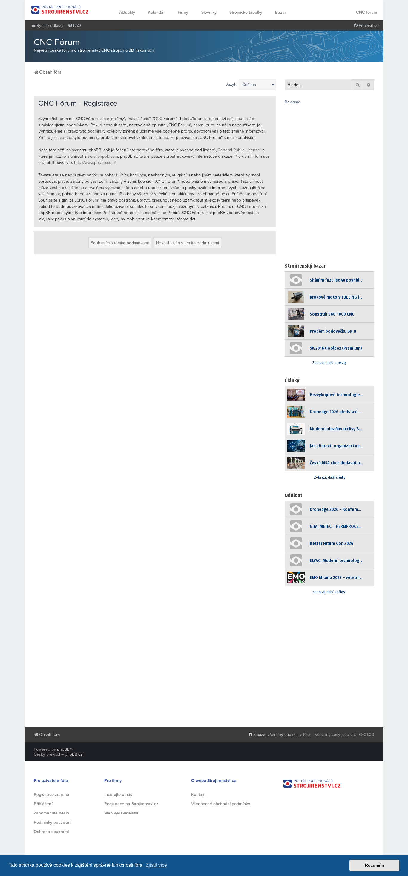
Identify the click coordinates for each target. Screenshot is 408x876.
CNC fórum (366, 12)
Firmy (183, 12)
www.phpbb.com (103, 156)
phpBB (63, 749)
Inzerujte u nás (118, 794)
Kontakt (198, 794)
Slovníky (209, 12)
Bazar (280, 12)
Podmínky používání (52, 822)
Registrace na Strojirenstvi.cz (131, 803)
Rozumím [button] (374, 865)
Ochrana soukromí (51, 831)
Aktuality (127, 12)
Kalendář (156, 12)
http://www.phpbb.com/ (95, 162)
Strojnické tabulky (245, 12)
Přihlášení (43, 803)
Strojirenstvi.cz (60, 9)
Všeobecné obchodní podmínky (220, 803)
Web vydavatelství (121, 813)
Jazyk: (231, 84)
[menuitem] (74, 25)
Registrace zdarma (51, 794)
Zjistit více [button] (156, 865)
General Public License (238, 150)
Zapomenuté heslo (51, 813)
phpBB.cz (73, 754)
